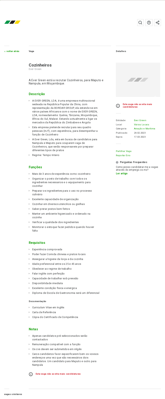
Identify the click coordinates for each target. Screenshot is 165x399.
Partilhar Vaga (123, 151)
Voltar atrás (13, 51)
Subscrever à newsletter (157, 22)
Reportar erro (123, 155)
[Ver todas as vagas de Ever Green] (138, 80)
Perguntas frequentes (149, 22)
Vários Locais (141, 124)
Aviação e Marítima (144, 128)
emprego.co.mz (18, 22)
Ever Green (140, 120)
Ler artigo (122, 173)
